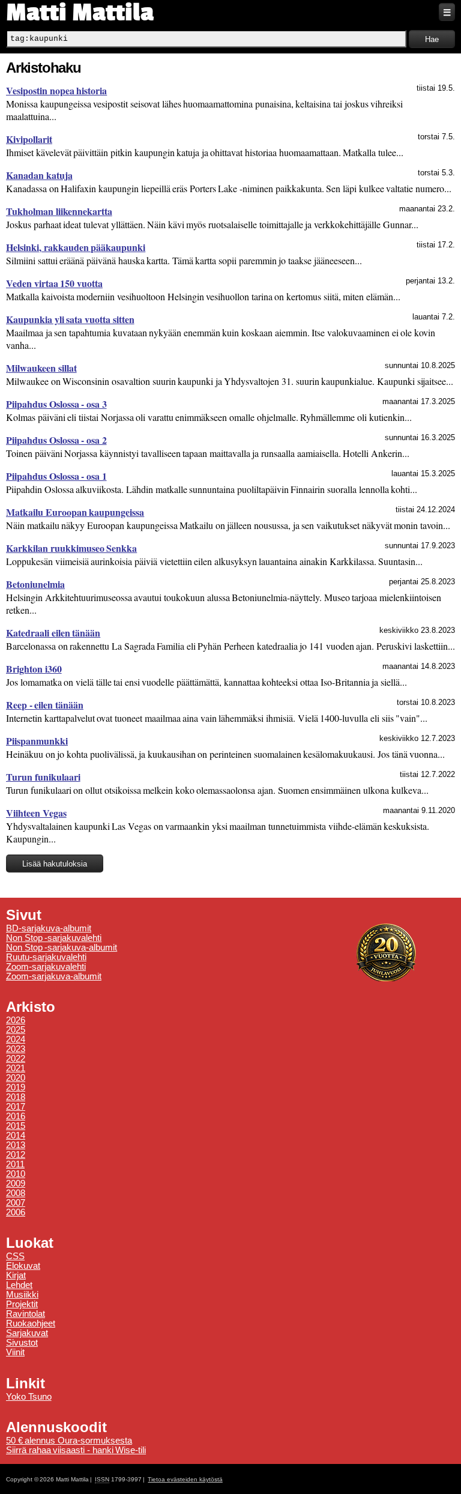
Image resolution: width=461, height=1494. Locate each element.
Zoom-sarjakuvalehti (46, 967)
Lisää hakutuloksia (54, 863)
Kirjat (16, 1275)
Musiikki (22, 1294)
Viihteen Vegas (36, 813)
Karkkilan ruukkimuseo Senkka (71, 548)
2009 (15, 1183)
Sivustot (22, 1342)
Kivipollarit (29, 139)
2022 (15, 1058)
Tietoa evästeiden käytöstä (185, 1479)
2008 (15, 1193)
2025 (15, 1030)
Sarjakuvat (27, 1333)
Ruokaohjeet (30, 1323)
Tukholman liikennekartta (59, 211)
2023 (15, 1049)
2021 (15, 1068)
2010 (15, 1174)
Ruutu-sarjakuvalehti (46, 957)
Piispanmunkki (37, 741)
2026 (15, 1020)
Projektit (22, 1304)
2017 (15, 1106)
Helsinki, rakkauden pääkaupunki (75, 247)
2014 (15, 1135)
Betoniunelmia (35, 584)
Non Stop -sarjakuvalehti (53, 938)
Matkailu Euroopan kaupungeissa (75, 512)
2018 (15, 1097)
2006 (15, 1212)
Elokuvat (23, 1266)
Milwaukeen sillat (41, 368)
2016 (15, 1116)
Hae (432, 39)
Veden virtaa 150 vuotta (54, 283)
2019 (15, 1087)
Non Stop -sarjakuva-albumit (61, 947)
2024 (15, 1039)
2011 (15, 1164)
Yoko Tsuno (29, 1397)
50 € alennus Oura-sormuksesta (69, 1440)
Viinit (15, 1352)
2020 (15, 1078)
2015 (15, 1126)
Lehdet (19, 1285)
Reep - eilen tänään (44, 705)
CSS (15, 1256)
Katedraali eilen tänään (53, 633)
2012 (15, 1155)
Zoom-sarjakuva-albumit (53, 976)
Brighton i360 (34, 669)
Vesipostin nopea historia (56, 90)
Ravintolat (25, 1314)
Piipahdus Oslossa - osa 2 (56, 440)
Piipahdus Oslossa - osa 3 (56, 404)
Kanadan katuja (39, 175)
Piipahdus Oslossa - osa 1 (56, 476)
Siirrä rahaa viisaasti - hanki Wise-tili (76, 1450)
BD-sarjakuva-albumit (48, 928)
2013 (15, 1145)
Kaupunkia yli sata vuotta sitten (70, 319)
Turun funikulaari (43, 777)
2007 (15, 1203)
